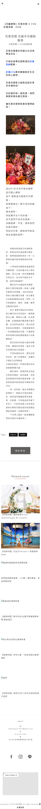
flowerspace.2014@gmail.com (20, 729)
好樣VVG (10, 72)
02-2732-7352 (20, 734)
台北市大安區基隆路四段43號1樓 (20, 739)
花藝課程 (22, 434)
